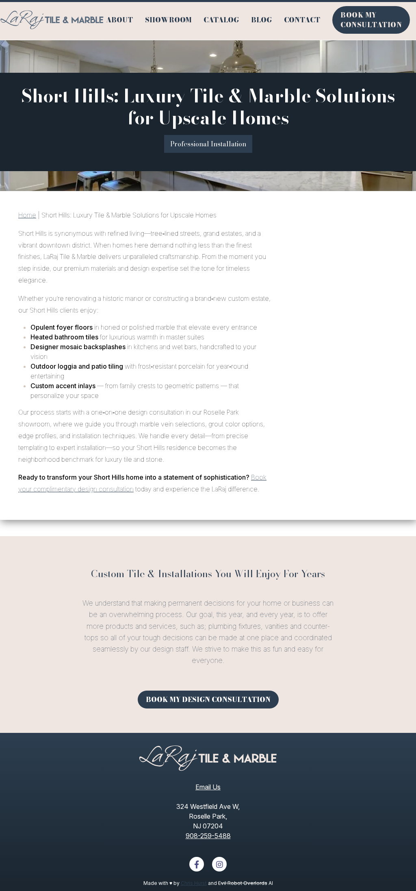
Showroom (168, 20)
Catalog (221, 20)
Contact (302, 20)
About (119, 20)
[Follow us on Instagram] (219, 864)
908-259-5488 (208, 836)
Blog (261, 20)
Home (27, 215)
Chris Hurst (194, 883)
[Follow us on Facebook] (196, 864)
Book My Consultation (371, 20)
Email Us (208, 787)
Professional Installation (208, 144)
